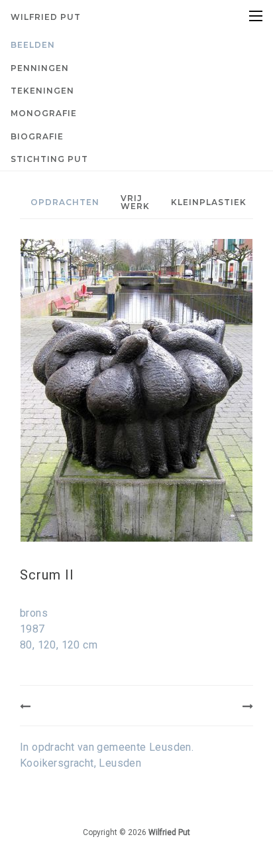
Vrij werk (135, 202)
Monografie (44, 113)
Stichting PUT (49, 159)
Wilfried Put (46, 17)
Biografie (37, 136)
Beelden (33, 45)
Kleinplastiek (208, 202)
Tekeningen (42, 91)
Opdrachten (64, 202)
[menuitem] (136, 45)
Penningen (40, 68)
